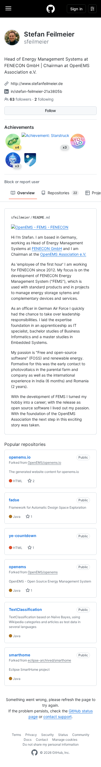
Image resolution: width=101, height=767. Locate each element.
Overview (26, 192)
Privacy (31, 735)
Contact (42, 740)
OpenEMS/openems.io (44, 462)
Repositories (62, 192)
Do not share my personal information (51, 744)
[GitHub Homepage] (34, 752)
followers (21, 99)
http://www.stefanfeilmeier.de (37, 83)
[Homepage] (50, 8)
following (44, 99)
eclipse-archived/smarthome (49, 660)
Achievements (19, 127)
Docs (28, 740)
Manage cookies (64, 740)
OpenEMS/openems (43, 572)
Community (80, 735)
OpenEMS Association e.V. (63, 254)
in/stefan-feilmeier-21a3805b (36, 91)
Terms (16, 735)
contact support (57, 716)
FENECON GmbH (47, 248)
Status (63, 735)
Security (47, 735)
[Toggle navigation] (8, 8)
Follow (50, 110)
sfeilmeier (20, 217)
